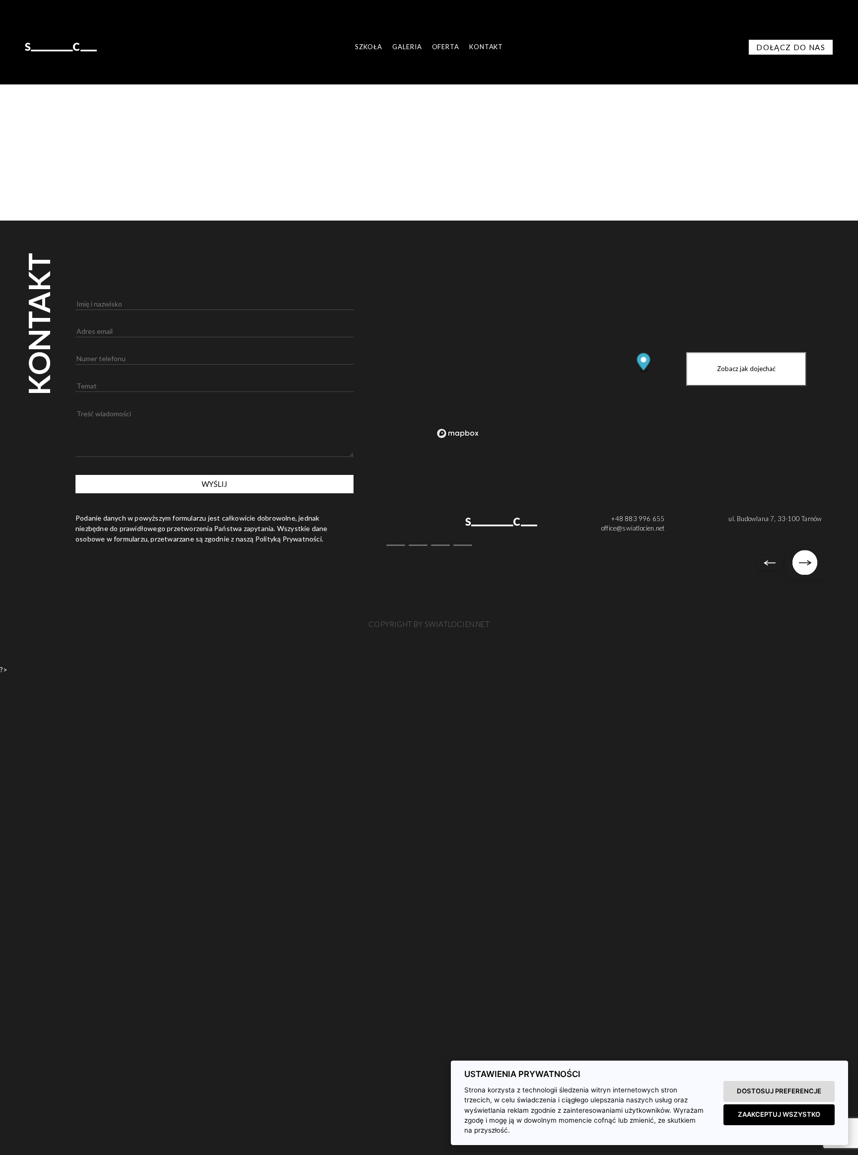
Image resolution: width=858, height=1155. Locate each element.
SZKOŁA (368, 47)
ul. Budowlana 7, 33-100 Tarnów (775, 519)
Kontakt (486, 47)
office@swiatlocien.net (632, 528)
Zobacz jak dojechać (746, 369)
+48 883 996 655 (637, 519)
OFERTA (445, 47)
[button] (12, 1142)
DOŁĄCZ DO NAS (790, 47)
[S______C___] (61, 46)
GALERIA (407, 47)
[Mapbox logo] (458, 433)
